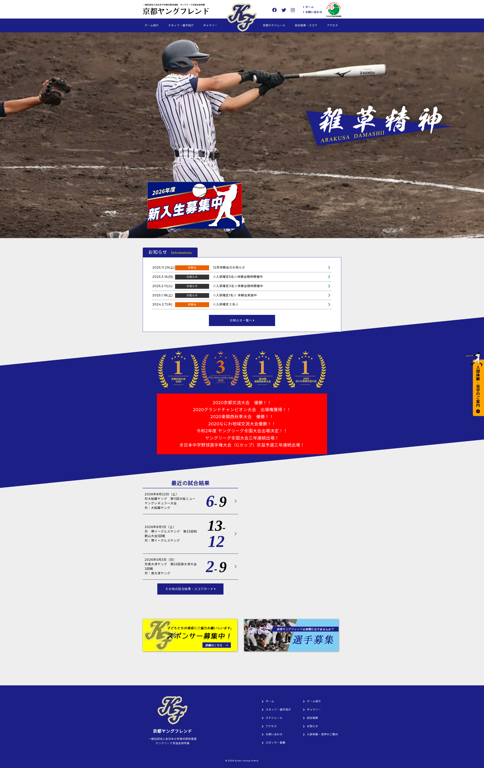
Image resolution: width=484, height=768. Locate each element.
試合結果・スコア (306, 25)
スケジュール (274, 718)
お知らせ (312, 726)
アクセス (332, 25)
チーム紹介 (152, 25)
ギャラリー (210, 25)
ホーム (309, 7)
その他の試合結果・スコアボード (189, 589)
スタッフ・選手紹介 (181, 25)
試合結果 (312, 718)
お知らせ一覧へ (241, 320)
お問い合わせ (313, 12)
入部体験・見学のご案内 (322, 734)
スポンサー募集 (275, 742)
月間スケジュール (274, 25)
